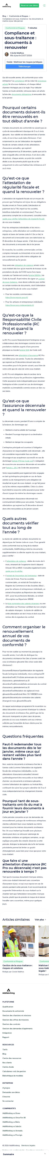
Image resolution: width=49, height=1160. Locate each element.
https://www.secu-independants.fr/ (20, 305)
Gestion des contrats (11, 1024)
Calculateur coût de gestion (14, 1071)
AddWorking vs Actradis (12, 1131)
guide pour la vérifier (14, 571)
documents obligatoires (21, 94)
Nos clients (7, 1063)
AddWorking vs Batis (11, 1122)
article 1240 (24, 350)
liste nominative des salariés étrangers (23, 604)
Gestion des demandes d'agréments (17, 1029)
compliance (19, 81)
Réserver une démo (29, 5)
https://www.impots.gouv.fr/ (17, 298)
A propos (6, 1088)
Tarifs (5, 1049)
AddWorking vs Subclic (12, 1126)
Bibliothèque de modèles (13, 1076)
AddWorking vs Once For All (14, 1118)
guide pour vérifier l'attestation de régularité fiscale (23, 219)
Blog (4, 16)
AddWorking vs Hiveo (11, 1113)
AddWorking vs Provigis (12, 1135)
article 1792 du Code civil (22, 461)
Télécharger (24, 66)
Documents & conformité (13, 1011)
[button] (44, 5)
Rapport (6, 1037)
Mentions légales (28, 1145)
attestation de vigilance (16, 561)
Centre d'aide (8, 1067)
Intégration (7, 1033)
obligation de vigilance (24, 265)
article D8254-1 (35, 275)
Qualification (8, 1007)
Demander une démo (11, 1092)
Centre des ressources (12, 1058)
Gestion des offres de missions (16, 1020)
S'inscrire (6, 1097)
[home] (7, 5)
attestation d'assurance (28, 355)
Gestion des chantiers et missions (17, 1015)
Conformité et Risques (18, 16)
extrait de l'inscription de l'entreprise (22, 576)
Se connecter (8, 1101)
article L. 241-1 (12, 468)
